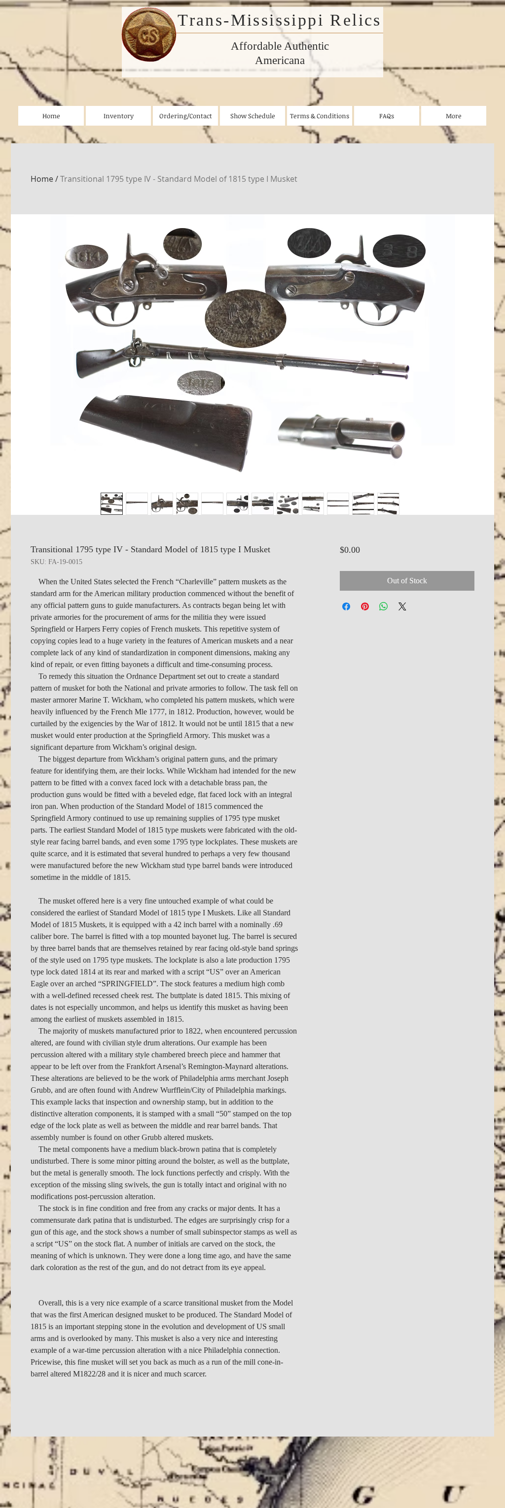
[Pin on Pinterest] (365, 606)
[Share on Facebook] (346, 606)
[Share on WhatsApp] (384, 606)
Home (42, 178)
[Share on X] (402, 606)
